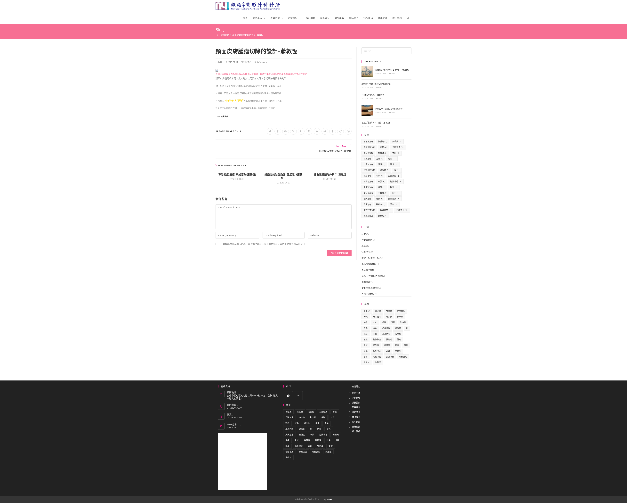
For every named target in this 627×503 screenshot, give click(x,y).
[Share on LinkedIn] (301, 131)
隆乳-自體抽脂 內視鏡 (372, 275)
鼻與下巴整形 (368, 293)
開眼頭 (382, 193)
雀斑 (367, 204)
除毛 (396, 193)
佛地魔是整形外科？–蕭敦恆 (330, 174)
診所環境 (356, 421)
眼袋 (381, 181)
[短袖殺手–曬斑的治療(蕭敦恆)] (367, 110)
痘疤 (379, 175)
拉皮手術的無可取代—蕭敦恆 (376, 122)
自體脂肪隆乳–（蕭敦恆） (374, 94)
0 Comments (262, 62)
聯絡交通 (356, 426)
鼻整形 (382, 215)
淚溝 (381, 164)
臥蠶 (393, 187)
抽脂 (396, 153)
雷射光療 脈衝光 (369, 287)
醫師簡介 (356, 416)
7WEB (329, 499)
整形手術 (356, 392)
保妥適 (382, 141)
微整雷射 (356, 402)
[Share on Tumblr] (332, 131)
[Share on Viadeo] (340, 131)
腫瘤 (381, 187)
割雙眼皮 (369, 147)
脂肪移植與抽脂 (369, 263)
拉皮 (367, 158)
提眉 (379, 158)
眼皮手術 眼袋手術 (370, 257)
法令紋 (368, 164)
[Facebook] (288, 395)
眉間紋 (368, 181)
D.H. (220, 62)
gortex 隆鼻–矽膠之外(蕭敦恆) (376, 83)
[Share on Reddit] (325, 131)
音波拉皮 (385, 210)
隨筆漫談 (394, 198)
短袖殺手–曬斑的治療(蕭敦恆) (389, 108)
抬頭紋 (382, 153)
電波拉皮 (369, 210)
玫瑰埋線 (369, 170)
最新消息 (356, 412)
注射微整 (356, 397)
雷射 (393, 204)
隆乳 (367, 198)
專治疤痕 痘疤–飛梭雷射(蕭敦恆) (237, 174)
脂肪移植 (396, 181)
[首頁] (217, 34)
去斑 (383, 147)
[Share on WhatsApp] (348, 131)
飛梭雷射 (402, 210)
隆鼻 (379, 198)
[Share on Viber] (309, 131)
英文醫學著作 (368, 269)
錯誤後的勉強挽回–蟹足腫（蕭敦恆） (283, 176)
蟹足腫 (368, 193)
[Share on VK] (317, 131)
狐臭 (393, 164)
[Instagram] (298, 395)
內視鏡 (397, 141)
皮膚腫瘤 (224, 116)
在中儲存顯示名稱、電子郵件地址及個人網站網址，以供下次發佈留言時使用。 (263, 244)
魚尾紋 (368, 215)
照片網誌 (356, 407)
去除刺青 (398, 147)
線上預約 (356, 431)
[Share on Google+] (285, 131)
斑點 (391, 158)
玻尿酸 (384, 170)
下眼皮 (368, 141)
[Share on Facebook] (277, 131)
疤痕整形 (247, 62)
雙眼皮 (380, 204)
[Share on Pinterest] (293, 131)
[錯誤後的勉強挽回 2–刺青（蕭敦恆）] (367, 71)
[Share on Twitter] (270, 131)
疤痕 (367, 175)
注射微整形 (367, 240)
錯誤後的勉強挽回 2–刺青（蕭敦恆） (392, 69)
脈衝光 (368, 187)
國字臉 (368, 153)
